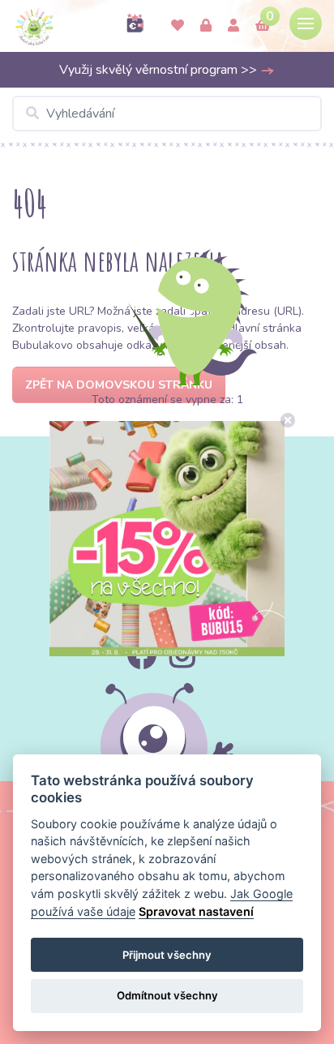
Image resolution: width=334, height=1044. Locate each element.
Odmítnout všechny (167, 995)
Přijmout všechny (167, 954)
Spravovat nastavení (196, 911)
